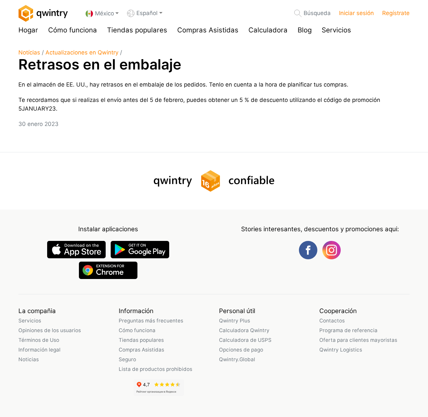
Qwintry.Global (237, 359)
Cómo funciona (72, 30)
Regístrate (396, 13)
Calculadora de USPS (245, 340)
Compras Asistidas (207, 30)
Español (146, 13)
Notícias (29, 52)
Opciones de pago (241, 349)
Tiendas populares (137, 30)
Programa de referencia (348, 330)
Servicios (336, 30)
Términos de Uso (38, 340)
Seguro (127, 359)
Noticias (28, 359)
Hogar (28, 30)
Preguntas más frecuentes (151, 320)
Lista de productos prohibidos (155, 369)
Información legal (39, 349)
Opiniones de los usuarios (49, 330)
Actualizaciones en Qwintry (81, 52)
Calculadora (268, 30)
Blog (305, 30)
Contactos (332, 320)
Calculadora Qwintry (244, 330)
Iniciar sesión (356, 13)
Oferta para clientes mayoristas (358, 340)
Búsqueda (317, 13)
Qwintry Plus (234, 320)
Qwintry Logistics (340, 349)
